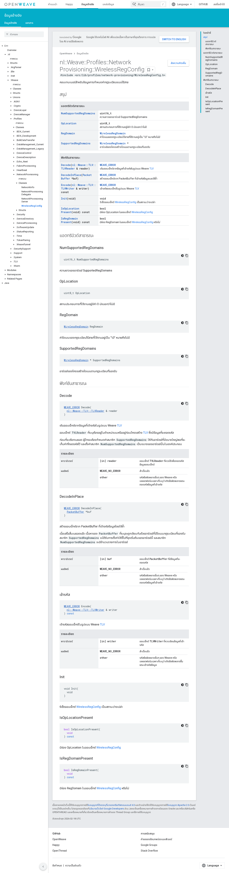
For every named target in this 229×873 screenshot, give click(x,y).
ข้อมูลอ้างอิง (87, 4)
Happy (69, 4)
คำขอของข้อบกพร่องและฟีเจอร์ (156, 839)
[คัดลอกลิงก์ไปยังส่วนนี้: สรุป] (70, 95)
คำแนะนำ (52, 4)
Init (64, 198)
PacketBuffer (75, 511)
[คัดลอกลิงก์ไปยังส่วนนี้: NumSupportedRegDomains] (107, 248)
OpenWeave (66, 53)
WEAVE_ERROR (108, 165)
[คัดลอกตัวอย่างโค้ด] (187, 255)
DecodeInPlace (71, 175)
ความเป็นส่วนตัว (73, 865)
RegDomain (68, 133)
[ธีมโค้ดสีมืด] (182, 255)
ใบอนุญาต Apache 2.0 (178, 805)
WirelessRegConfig (125, 202)
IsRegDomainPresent (69, 220)
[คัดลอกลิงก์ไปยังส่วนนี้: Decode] (75, 396)
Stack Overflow (149, 850)
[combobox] (148, 4)
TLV (151, 168)
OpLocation (68, 123)
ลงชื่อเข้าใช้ (219, 4)
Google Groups (149, 845)
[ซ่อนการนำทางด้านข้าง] (43, 866)
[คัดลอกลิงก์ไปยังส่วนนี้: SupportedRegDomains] (99, 349)
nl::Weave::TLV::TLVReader (85, 411)
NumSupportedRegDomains (78, 113)
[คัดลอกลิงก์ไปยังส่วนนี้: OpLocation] (81, 282)
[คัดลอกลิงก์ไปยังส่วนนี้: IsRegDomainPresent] (96, 759)
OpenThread (59, 850)
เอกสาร (29, 22)
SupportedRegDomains (75, 143)
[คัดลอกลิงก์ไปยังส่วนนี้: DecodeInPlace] (87, 497)
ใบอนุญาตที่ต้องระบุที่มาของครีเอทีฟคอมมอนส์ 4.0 (111, 805)
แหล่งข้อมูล (108, 4)
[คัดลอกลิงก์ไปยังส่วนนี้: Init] (68, 677)
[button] (24, 46)
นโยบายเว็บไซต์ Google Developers (106, 808)
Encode (65, 185)
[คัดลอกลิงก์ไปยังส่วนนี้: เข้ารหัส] (73, 595)
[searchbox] (24, 34)
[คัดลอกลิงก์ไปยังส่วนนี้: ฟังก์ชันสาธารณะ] (90, 384)
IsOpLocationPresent (70, 210)
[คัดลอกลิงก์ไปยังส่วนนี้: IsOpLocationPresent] (96, 718)
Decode (66, 165)
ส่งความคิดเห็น (178, 63)
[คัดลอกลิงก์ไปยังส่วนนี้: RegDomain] (81, 315)
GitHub (203, 4)
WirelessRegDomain (113, 133)
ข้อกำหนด (57, 865)
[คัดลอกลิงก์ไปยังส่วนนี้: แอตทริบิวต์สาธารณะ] (97, 236)
